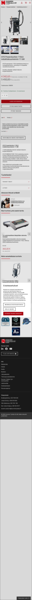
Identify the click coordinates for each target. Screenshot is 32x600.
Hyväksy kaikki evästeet (13, 313)
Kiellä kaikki (9, 309)
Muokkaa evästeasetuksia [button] (14, 304)
